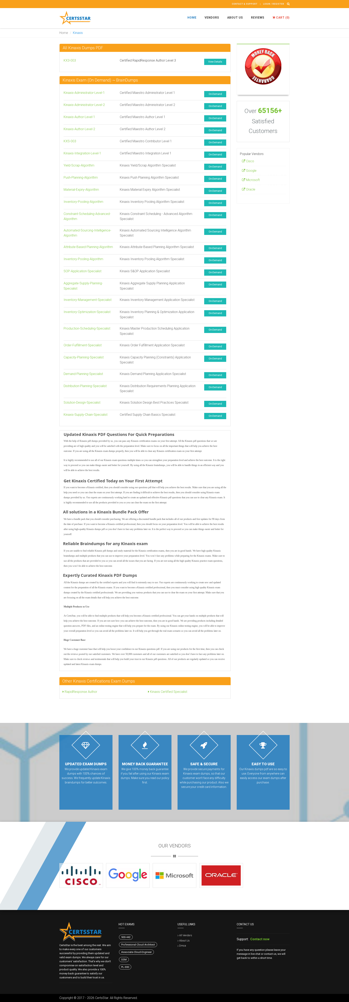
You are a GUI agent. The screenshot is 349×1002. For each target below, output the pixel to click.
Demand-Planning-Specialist (83, 374)
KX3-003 (70, 60)
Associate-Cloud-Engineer (136, 952)
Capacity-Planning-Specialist (84, 357)
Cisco (249, 161)
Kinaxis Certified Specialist (168, 692)
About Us (235, 17)
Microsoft (252, 180)
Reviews (257, 17)
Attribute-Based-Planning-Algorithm (88, 247)
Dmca (182, 945)
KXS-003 (70, 141)
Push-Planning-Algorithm (81, 177)
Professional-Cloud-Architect (138, 944)
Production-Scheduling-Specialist (87, 328)
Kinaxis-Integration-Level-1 (82, 153)
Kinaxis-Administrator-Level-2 (84, 105)
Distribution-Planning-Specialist (85, 386)
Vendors (212, 17)
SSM (124, 959)
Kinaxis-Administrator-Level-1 (84, 93)
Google (250, 171)
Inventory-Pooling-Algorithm (83, 202)
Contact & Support (245, 4)
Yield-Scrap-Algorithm (79, 165)
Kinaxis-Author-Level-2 (79, 129)
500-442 (125, 937)
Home (192, 17)
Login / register (273, 4)
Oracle (250, 189)
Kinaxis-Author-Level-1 (79, 117)
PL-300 (125, 966)
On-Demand (215, 94)
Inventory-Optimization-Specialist (87, 312)
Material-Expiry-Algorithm (81, 190)
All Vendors (185, 935)
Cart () (282, 17)
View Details (215, 61)
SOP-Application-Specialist (82, 271)
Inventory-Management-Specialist (87, 300)
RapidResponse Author (80, 692)
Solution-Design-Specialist (82, 402)
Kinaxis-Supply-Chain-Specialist (85, 415)
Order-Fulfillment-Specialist (83, 345)
